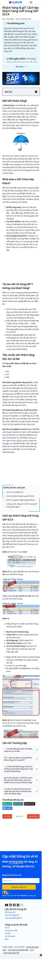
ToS (31, 949)
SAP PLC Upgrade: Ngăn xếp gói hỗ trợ (20, 500)
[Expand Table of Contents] (36, 92)
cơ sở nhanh (10, 936)
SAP (4, 363)
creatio (8, 933)
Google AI (9, 808)
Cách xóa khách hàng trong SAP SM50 (20, 496)
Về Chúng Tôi (10, 912)
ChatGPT (8, 804)
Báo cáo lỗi (19, 816)
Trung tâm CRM (11, 930)
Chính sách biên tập (11, 952)
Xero (6, 939)
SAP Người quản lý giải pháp (14, 440)
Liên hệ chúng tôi (12, 915)
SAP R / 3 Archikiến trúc (14, 492)
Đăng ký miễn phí (19, 887)
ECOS (7, 927)
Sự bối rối (19, 804)
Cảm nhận (31, 804)
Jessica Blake (10, 19)
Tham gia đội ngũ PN (13, 918)
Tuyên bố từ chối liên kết (18, 949)
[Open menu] (31, 2)
